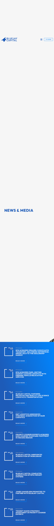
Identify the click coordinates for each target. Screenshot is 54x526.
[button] (41, 39)
